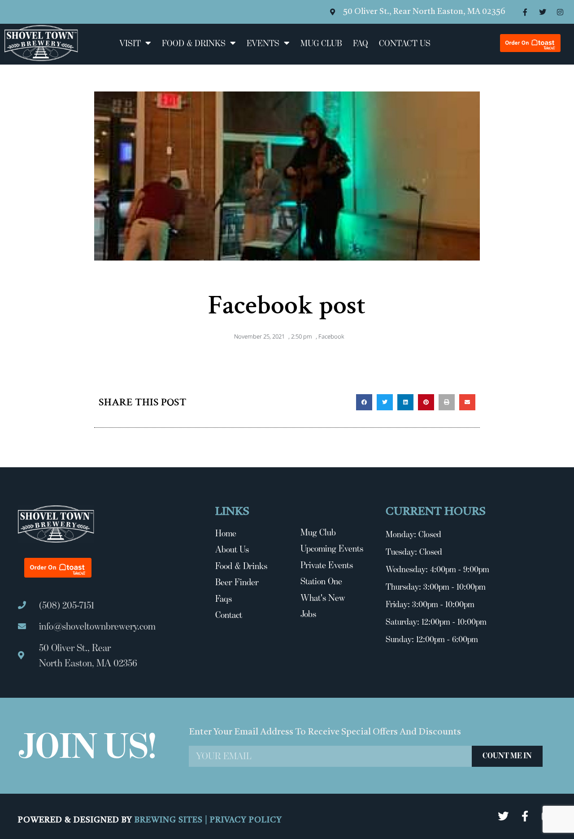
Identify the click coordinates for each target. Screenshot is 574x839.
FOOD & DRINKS (194, 43)
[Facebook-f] (525, 12)
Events (263, 43)
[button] (364, 402)
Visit (130, 43)
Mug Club (321, 43)
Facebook (331, 336)
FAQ (360, 43)
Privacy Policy (246, 820)
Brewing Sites (170, 820)
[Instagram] (560, 12)
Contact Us (404, 43)
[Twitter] (542, 12)
